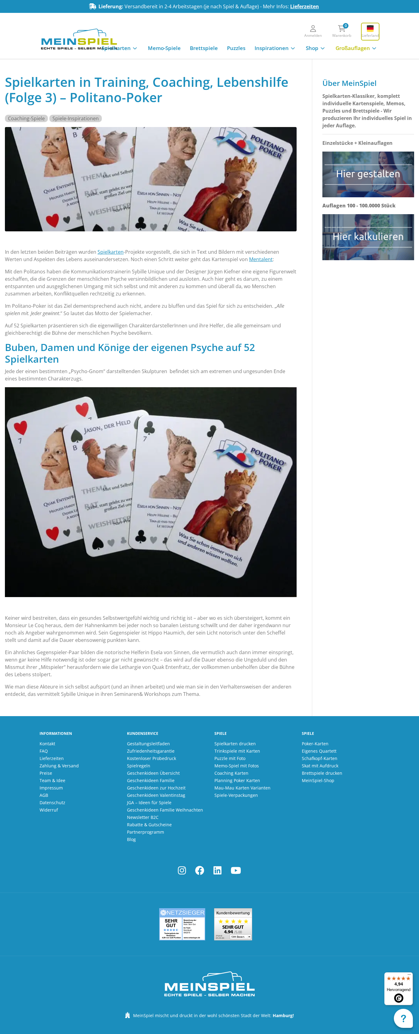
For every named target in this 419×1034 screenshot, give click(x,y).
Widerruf (49, 810)
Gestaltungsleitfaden (148, 744)
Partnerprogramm (145, 832)
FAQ (44, 751)
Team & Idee (52, 780)
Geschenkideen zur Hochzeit (156, 788)
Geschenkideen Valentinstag (156, 795)
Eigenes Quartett (319, 751)
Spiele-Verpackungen (236, 795)
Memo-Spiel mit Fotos (236, 766)
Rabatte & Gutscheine (149, 825)
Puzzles (236, 48)
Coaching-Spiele (26, 118)
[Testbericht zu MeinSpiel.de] (182, 924)
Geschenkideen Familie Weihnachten (165, 810)
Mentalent (261, 259)
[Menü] (409, 976)
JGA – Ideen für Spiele (149, 802)
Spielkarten (116, 48)
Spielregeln (138, 766)
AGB (44, 795)
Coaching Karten (231, 773)
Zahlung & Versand (59, 766)
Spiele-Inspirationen (75, 118)
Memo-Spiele (164, 48)
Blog (131, 839)
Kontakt (47, 744)
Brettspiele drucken (322, 773)
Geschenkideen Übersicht (153, 773)
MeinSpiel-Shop (318, 780)
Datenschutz (52, 802)
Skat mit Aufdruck (320, 766)
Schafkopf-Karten (319, 758)
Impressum (51, 788)
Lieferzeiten (304, 6)
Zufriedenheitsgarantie (151, 751)
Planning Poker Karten (237, 780)
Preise (46, 773)
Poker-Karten (315, 744)
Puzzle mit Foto (229, 758)
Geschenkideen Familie (151, 780)
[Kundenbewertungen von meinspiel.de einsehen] (233, 924)
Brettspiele (204, 48)
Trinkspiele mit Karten (237, 751)
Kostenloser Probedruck (151, 758)
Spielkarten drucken (235, 744)
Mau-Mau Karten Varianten (242, 788)
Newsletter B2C (143, 817)
